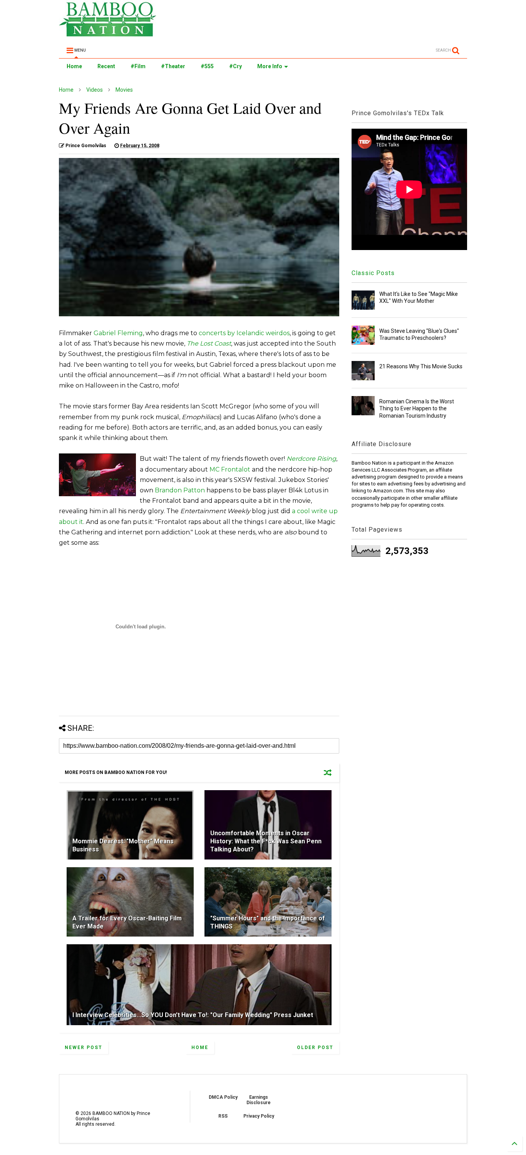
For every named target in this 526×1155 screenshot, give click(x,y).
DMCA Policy (223, 1097)
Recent (106, 66)
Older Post (315, 1047)
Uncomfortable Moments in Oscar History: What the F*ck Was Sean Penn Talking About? (266, 841)
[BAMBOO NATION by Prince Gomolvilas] (107, 33)
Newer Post (83, 1047)
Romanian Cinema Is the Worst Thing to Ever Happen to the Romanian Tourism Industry (416, 408)
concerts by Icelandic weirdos (244, 333)
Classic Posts (373, 273)
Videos (94, 90)
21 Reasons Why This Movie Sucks (420, 366)
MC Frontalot (229, 469)
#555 (207, 66)
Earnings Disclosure (258, 1100)
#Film (138, 66)
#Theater (173, 66)
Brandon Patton (180, 490)
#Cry (235, 66)
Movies (124, 90)
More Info (269, 66)
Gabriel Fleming (118, 333)
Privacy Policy (258, 1116)
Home (74, 66)
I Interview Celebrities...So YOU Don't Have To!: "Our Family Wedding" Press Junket (192, 1015)
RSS (223, 1116)
